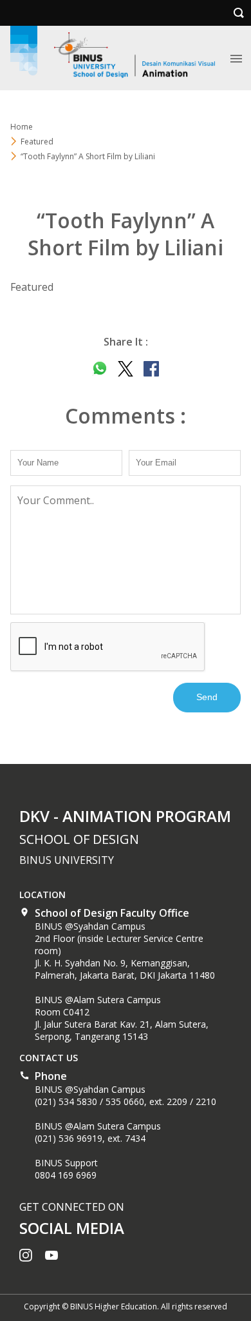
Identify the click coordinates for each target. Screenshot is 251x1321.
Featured (37, 141)
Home (21, 126)
